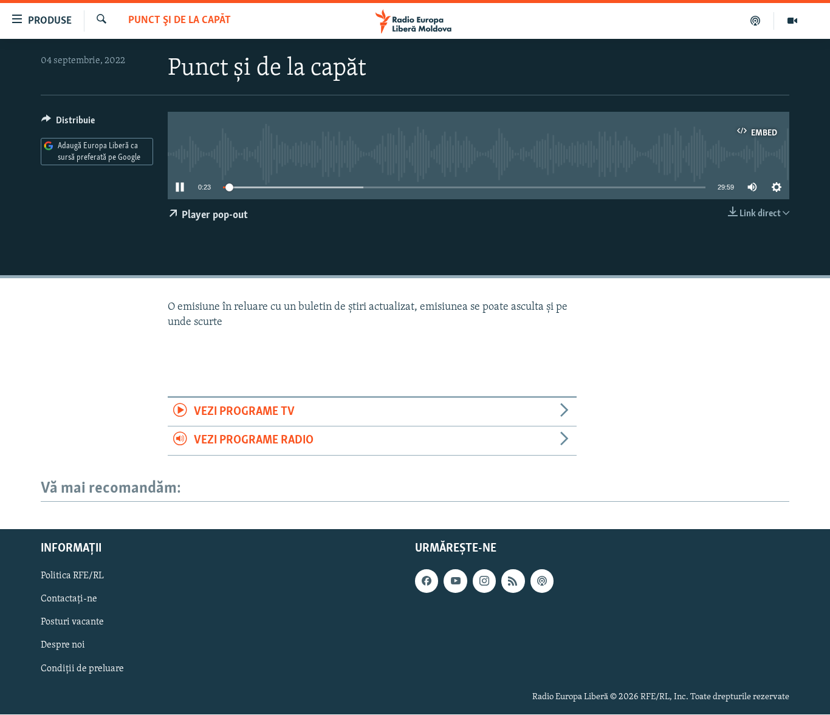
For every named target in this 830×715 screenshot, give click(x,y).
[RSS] (512, 581)
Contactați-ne (69, 599)
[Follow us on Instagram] (484, 581)
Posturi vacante (72, 623)
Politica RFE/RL (72, 576)
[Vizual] (792, 20)
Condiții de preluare (82, 669)
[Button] (68, 123)
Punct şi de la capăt (179, 20)
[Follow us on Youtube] (455, 581)
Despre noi (63, 646)
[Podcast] (755, 20)
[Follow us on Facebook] (426, 581)
